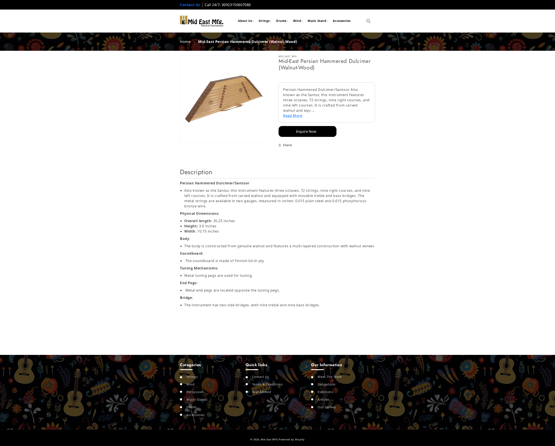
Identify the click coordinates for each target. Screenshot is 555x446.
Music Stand (317, 21)
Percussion (195, 392)
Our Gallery (327, 407)
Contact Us (190, 4)
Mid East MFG (269, 439)
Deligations (327, 384)
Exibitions (325, 392)
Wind (297, 21)
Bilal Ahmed (261, 392)
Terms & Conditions (267, 384)
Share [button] (287, 145)
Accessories (342, 21)
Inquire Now (306, 131)
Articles (324, 399)
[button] (368, 21)
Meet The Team (330, 376)
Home (185, 41)
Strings (264, 21)
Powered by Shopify (292, 439)
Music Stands (196, 399)
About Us (245, 21)
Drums (281, 21)
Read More (292, 115)
